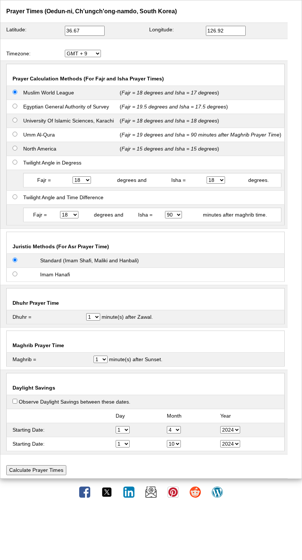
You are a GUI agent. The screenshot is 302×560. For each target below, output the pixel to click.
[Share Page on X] (107, 492)
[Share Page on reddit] (196, 492)
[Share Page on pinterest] (174, 492)
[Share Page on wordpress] (217, 492)
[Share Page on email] (152, 492)
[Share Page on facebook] (85, 492)
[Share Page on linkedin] (130, 492)
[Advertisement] (151, 531)
